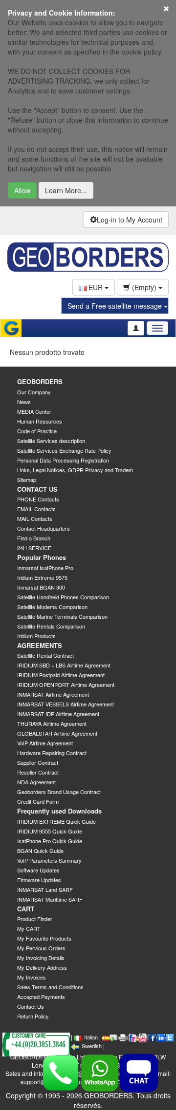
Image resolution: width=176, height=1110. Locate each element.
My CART (29, 928)
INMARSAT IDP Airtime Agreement (58, 714)
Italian (91, 1037)
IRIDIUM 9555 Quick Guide (49, 831)
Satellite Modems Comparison (52, 606)
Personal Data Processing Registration (63, 460)
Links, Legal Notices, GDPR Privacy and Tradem (75, 470)
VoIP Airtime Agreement (45, 743)
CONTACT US (37, 489)
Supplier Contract (37, 762)
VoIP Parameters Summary (49, 860)
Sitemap (26, 479)
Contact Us (30, 1006)
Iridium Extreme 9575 (42, 577)
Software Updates (38, 870)
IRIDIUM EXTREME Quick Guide (56, 821)
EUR (96, 287)
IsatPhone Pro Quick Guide (49, 841)
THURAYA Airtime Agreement (52, 723)
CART (25, 908)
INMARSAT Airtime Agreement (53, 694)
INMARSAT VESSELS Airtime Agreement (65, 704)
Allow (22, 190)
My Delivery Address (42, 967)
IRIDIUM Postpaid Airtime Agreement (61, 675)
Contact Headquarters (43, 528)
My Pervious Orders (41, 948)
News (24, 402)
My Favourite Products (44, 938)
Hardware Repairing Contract (52, 753)
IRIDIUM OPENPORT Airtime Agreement (65, 684)
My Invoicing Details (41, 958)
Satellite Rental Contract (45, 655)
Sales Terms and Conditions (50, 987)
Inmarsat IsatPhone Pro (45, 568)
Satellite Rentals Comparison (51, 626)
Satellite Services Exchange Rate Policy (64, 450)
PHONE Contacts (38, 499)
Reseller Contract (38, 772)
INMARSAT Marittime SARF (50, 899)
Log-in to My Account (129, 219)
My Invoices (31, 977)
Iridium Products (36, 636)
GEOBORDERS (40, 381)
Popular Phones (41, 557)
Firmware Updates (39, 880)
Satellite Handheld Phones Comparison (63, 597)
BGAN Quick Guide (40, 850)
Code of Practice (37, 431)
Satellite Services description (51, 440)
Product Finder (34, 919)
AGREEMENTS (39, 645)
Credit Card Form (38, 801)
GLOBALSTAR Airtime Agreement (57, 733)
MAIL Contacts (34, 518)
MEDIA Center (34, 411)
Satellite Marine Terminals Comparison (62, 616)
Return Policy (33, 1016)
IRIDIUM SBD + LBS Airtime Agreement (63, 665)
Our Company (34, 392)
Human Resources (39, 421)
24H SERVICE (34, 548)
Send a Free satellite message (115, 306)
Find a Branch (33, 538)
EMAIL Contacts (36, 509)
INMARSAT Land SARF (45, 889)
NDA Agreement (36, 782)
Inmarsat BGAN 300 (41, 587)
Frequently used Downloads (59, 810)
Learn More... (66, 190)
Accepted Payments (41, 996)
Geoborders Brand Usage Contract (59, 792)
